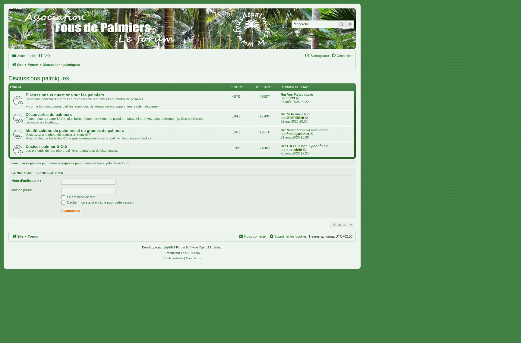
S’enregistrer (49, 173)
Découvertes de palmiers (49, 114)
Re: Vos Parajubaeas (297, 94)
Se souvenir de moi (80, 197)
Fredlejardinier (297, 134)
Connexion (21, 173)
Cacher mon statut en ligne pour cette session (100, 202)
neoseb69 (294, 149)
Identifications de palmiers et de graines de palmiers (75, 130)
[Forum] (182, 28)
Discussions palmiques (38, 78)
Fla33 (290, 98)
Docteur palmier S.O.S (47, 146)
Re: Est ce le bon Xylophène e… (306, 146)
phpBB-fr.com (190, 252)
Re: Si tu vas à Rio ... (297, 114)
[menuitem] (44, 55)
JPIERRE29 (295, 118)
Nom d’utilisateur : (26, 180)
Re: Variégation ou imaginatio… (306, 130)
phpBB (168, 247)
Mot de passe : (23, 190)
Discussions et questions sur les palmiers (65, 95)
